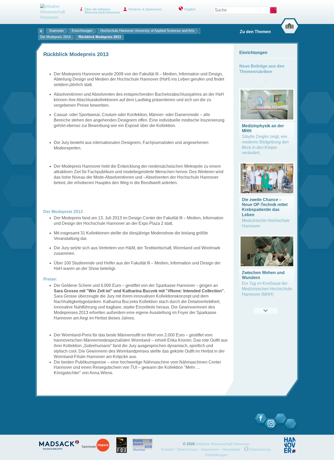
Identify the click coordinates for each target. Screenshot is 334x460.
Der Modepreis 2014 (55, 37)
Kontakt (167, 449)
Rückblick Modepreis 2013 (100, 37)
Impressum (210, 449)
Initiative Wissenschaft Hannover (223, 444)
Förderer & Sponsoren (145, 9)
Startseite (56, 31)
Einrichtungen (82, 31)
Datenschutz (187, 449)
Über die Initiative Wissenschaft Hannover (102, 11)
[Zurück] (41, 30)
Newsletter (231, 449)
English (189, 9)
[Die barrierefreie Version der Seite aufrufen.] (246, 449)
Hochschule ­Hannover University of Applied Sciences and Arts (147, 31)
